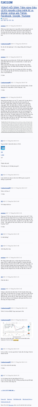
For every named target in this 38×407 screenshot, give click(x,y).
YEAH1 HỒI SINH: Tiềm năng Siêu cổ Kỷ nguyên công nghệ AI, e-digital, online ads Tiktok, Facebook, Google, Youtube (19, 11)
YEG (13, 20)
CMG (5, 20)
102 (2, 152)
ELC (7, 20)
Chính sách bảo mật (5, 402)
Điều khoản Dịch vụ (27, 399)
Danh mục (9, 399)
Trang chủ (3, 399)
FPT (10, 20)
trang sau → (11, 390)
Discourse (11, 405)
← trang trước (4, 390)
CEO (2, 20)
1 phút (2, 155)
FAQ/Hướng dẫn (17, 399)
